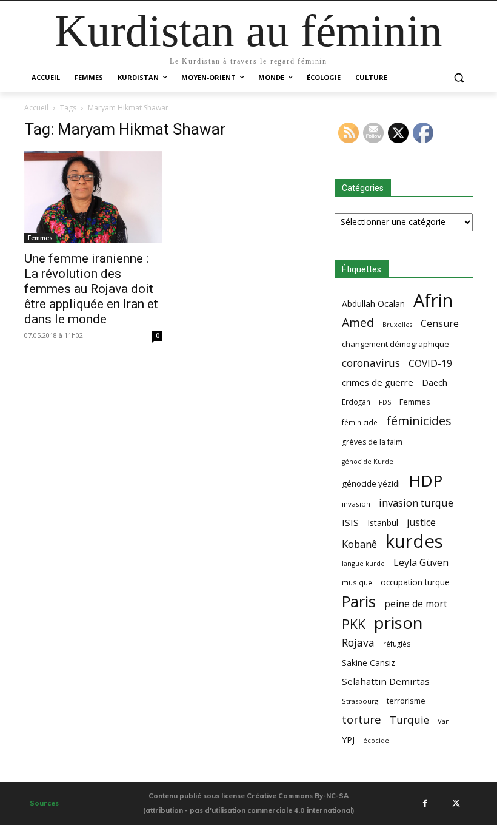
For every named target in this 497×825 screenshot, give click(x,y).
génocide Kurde (367, 461)
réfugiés (397, 643)
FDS (385, 401)
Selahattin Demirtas (386, 681)
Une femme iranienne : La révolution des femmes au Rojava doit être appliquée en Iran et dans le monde (91, 288)
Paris (359, 601)
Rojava (358, 642)
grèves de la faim (372, 442)
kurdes (414, 541)
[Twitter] (456, 803)
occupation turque (415, 582)
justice (421, 522)
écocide (376, 740)
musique (357, 582)
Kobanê (359, 543)
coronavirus (371, 363)
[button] (458, 78)
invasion (356, 503)
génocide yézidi (371, 483)
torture (361, 719)
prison (398, 622)
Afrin (433, 300)
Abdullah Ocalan (373, 303)
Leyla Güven (421, 562)
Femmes (40, 238)
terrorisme (406, 700)
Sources (44, 803)
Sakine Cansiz (368, 662)
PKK (353, 624)
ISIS (350, 522)
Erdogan (356, 401)
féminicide (360, 422)
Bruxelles (397, 324)
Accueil (36, 108)
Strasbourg (360, 700)
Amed (358, 322)
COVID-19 (430, 363)
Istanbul (382, 522)
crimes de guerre (377, 382)
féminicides (419, 420)
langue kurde (363, 563)
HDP (425, 480)
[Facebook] (425, 803)
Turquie (409, 719)
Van (444, 721)
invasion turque (416, 502)
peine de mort (415, 604)
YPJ (348, 739)
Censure (440, 323)
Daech (434, 382)
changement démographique (395, 343)
